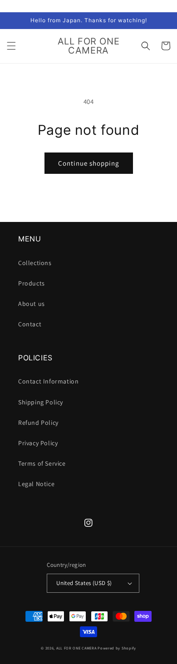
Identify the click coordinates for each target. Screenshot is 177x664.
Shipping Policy (40, 402)
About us (31, 304)
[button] (11, 46)
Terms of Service (42, 463)
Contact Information (48, 381)
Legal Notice (36, 484)
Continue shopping (88, 163)
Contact (29, 324)
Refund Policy (38, 422)
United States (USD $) (84, 583)
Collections (35, 263)
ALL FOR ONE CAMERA (76, 647)
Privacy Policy (38, 443)
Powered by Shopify (117, 647)
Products (31, 283)
